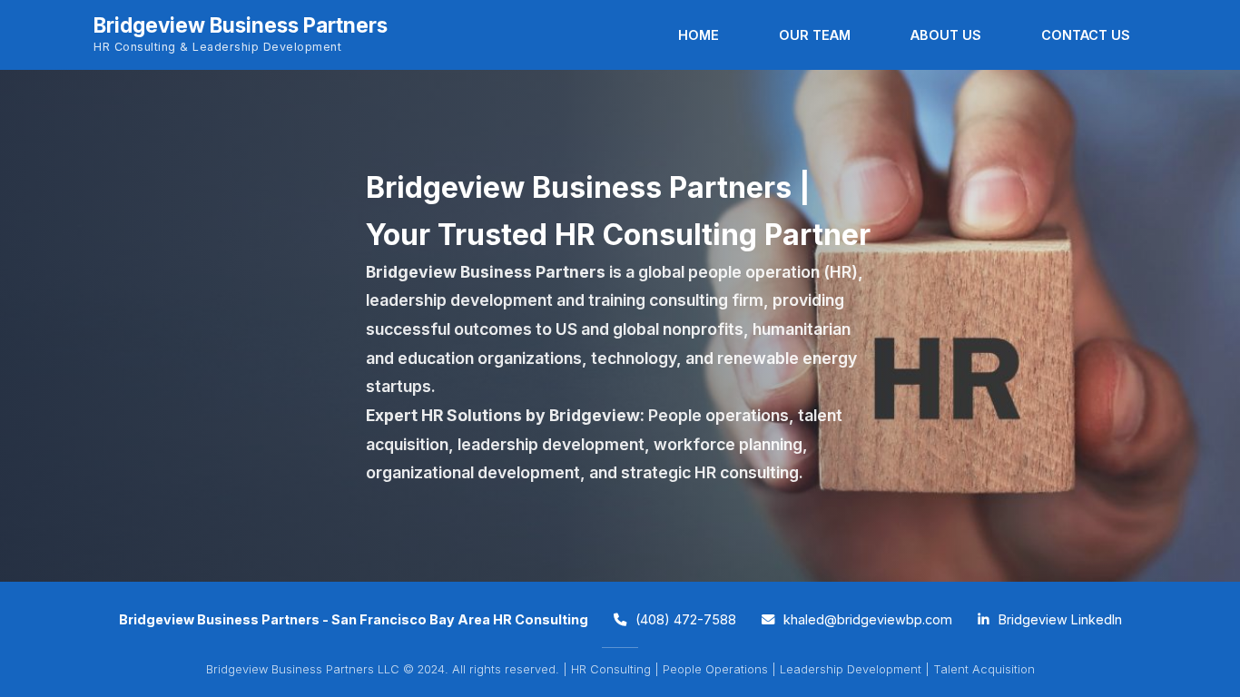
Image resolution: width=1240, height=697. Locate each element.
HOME (698, 35)
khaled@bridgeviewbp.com (866, 619)
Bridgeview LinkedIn (1058, 619)
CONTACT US (1085, 35)
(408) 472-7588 (684, 619)
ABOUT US (945, 35)
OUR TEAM (815, 35)
